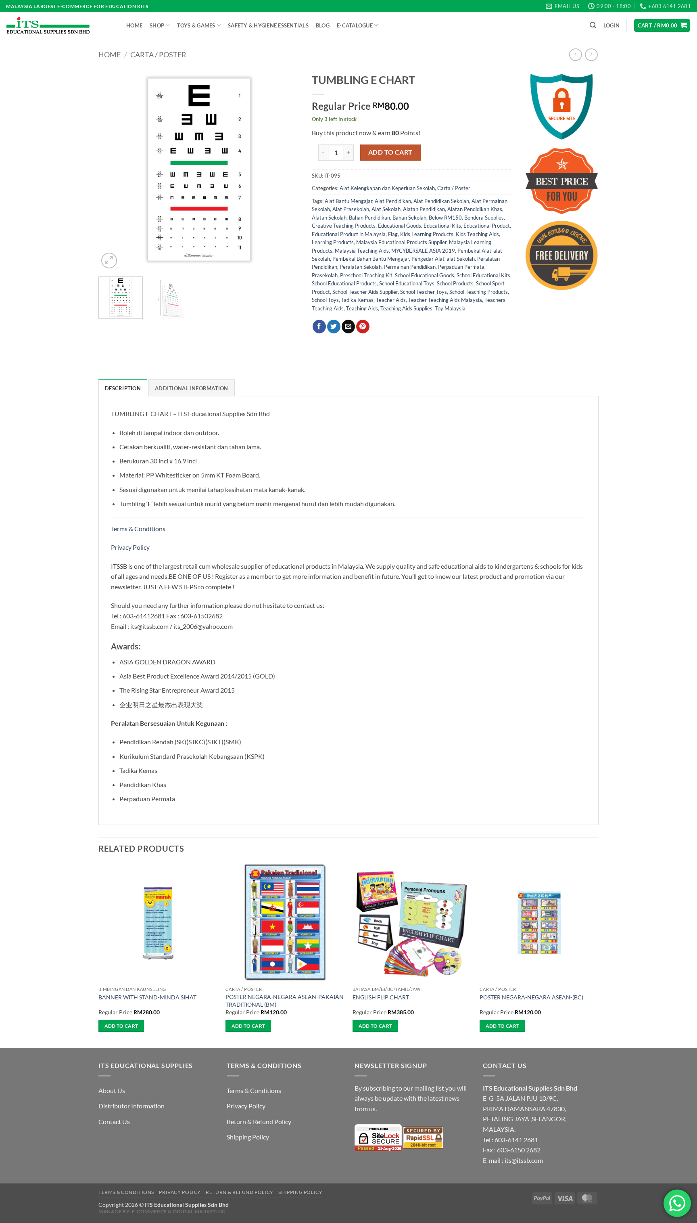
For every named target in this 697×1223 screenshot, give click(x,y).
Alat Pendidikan (393, 201)
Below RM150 (445, 217)
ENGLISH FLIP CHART (381, 997)
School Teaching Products (478, 292)
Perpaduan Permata (461, 267)
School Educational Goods (424, 275)
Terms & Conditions (139, 528)
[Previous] (112, 169)
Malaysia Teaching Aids (362, 250)
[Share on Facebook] (319, 326)
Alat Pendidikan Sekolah (441, 201)
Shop (157, 25)
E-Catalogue (355, 25)
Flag (393, 234)
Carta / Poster (158, 54)
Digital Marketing (199, 1211)
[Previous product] (591, 54)
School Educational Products (344, 283)
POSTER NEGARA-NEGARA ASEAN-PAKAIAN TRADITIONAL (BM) (284, 1000)
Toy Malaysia (450, 308)
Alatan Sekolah (329, 217)
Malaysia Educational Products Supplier (401, 242)
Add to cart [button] (121, 1025)
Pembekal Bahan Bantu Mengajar (370, 258)
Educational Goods (399, 225)
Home (134, 25)
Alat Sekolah (386, 209)
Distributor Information (131, 1106)
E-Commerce (149, 1211)
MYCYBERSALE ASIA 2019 (423, 250)
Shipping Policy (248, 1137)
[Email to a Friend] (348, 326)
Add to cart (390, 152)
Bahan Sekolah (409, 217)
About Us (111, 1090)
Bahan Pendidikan (369, 217)
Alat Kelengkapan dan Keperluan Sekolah (387, 188)
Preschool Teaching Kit (366, 275)
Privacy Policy (130, 547)
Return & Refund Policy (259, 1121)
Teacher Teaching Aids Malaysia (445, 300)
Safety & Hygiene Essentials (268, 25)
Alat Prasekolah (350, 209)
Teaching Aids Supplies (406, 308)
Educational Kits (442, 225)
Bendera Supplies (484, 217)
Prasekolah (325, 275)
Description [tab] (123, 388)
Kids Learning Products (426, 234)
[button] (593, 25)
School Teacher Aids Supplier (365, 292)
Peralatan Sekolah (361, 267)
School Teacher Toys (423, 292)
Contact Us (114, 1121)
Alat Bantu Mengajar (348, 201)
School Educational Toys (406, 283)
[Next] (285, 169)
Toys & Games (196, 25)
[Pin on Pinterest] (362, 326)
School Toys (325, 300)
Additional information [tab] (191, 388)
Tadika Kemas (357, 300)
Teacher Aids (391, 300)
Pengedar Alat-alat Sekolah (443, 258)
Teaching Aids (362, 308)
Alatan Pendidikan (424, 209)
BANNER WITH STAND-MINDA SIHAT (147, 997)
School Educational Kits (483, 275)
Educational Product (486, 225)
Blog (323, 25)
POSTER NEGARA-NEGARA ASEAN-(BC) (531, 997)
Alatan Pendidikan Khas (474, 209)
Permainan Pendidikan (410, 267)
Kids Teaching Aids (477, 234)
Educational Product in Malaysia (349, 234)
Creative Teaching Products (344, 225)
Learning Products (333, 242)
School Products (455, 283)
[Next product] (575, 54)
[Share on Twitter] (333, 326)
